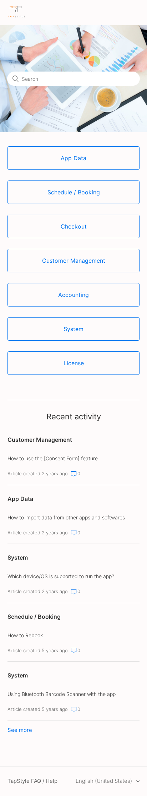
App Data (20, 498)
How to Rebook (25, 635)
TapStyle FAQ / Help (32, 780)
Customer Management (39, 439)
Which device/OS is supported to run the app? (60, 576)
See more (19, 730)
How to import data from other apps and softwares (66, 517)
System (17, 557)
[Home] (16, 16)
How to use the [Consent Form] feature (52, 458)
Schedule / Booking (34, 616)
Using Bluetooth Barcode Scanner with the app (61, 694)
